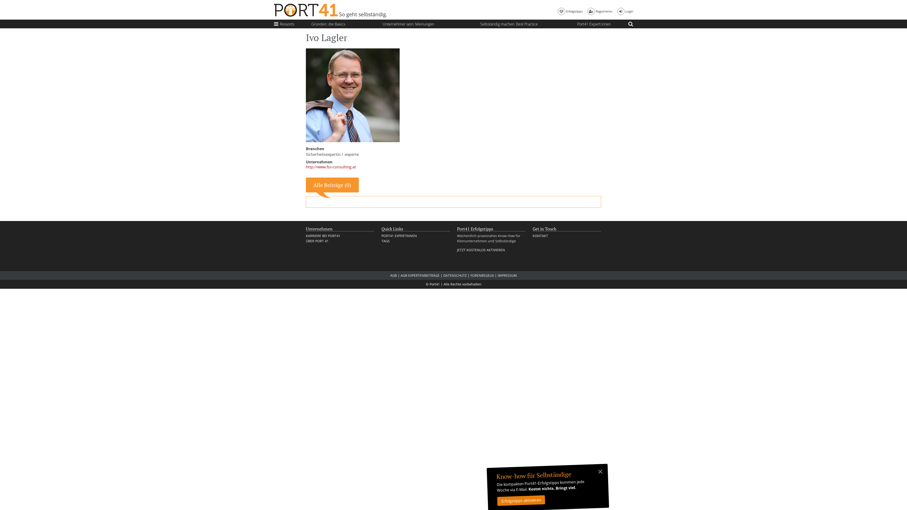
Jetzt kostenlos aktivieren (481, 250)
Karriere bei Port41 (323, 236)
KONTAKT (540, 236)
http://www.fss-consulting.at (331, 167)
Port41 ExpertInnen (399, 236)
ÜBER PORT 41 (317, 241)
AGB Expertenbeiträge (420, 275)
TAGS (385, 241)
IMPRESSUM (507, 275)
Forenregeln (482, 275)
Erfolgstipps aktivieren (521, 500)
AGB (393, 275)
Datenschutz (455, 275)
